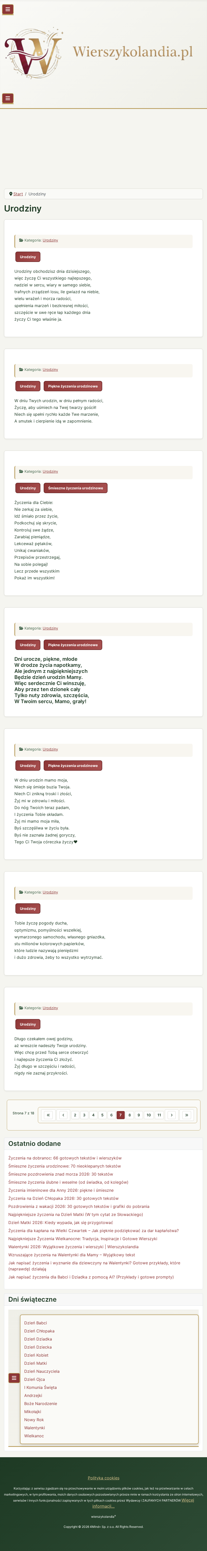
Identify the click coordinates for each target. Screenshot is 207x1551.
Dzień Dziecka (38, 1347)
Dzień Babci (35, 1322)
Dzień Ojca (34, 1379)
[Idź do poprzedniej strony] (63, 1115)
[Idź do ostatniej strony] (186, 1115)
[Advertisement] (103, 146)
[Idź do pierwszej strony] (48, 1115)
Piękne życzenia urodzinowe (73, 386)
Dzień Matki (35, 1363)
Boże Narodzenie (40, 1403)
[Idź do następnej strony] (171, 1115)
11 (159, 1115)
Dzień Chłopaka (39, 1330)
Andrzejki (33, 1395)
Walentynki (34, 1427)
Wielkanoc (34, 1435)
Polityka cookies (103, 1477)
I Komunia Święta (40, 1387)
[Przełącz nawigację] (8, 9)
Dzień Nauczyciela (42, 1371)
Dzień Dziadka (38, 1338)
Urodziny (50, 240)
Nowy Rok (34, 1419)
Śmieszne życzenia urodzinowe (75, 488)
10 (149, 1115)
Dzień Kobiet (36, 1355)
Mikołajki (32, 1411)
